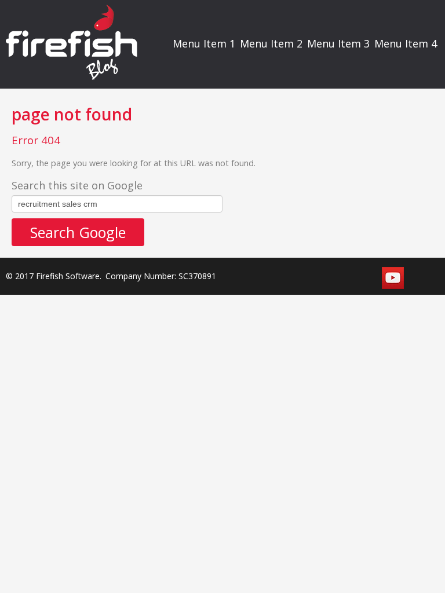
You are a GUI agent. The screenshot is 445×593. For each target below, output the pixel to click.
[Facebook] (313, 278)
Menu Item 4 (405, 43)
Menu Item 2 (271, 43)
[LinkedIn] (366, 278)
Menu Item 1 (204, 43)
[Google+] (419, 278)
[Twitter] (340, 278)
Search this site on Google (77, 185)
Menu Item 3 (338, 43)
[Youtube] (393, 278)
